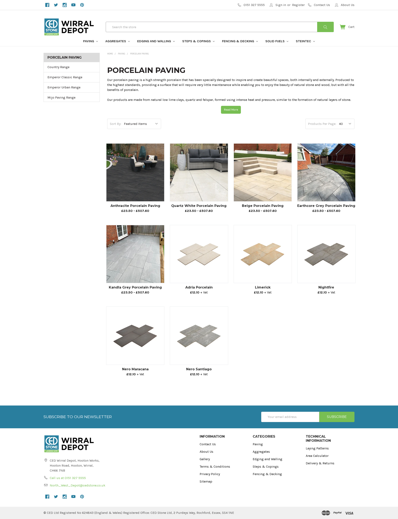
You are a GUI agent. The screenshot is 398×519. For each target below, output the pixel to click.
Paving (89, 41)
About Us (206, 452)
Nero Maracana (135, 369)
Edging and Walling (154, 41)
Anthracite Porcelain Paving (135, 206)
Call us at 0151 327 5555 (68, 478)
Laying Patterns (317, 448)
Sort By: (115, 124)
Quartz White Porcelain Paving (199, 206)
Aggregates (116, 41)
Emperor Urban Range (63, 87)
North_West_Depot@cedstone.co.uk (77, 485)
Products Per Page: (322, 124)
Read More (231, 109)
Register (298, 5)
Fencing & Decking (238, 41)
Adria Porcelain (199, 287)
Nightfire (326, 287)
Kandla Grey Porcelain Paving (135, 287)
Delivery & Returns (320, 463)
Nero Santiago (199, 369)
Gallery (205, 459)
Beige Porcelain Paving (263, 206)
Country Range (58, 67)
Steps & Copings (197, 41)
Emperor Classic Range (64, 77)
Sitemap (206, 481)
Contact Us (208, 444)
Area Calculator (317, 456)
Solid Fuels (275, 41)
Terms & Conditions (215, 466)
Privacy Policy (210, 474)
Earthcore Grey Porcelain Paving (326, 206)
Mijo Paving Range (61, 97)
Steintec (304, 41)
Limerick (263, 287)
